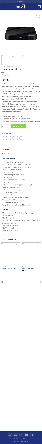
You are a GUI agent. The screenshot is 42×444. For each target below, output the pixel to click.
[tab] (21, 150)
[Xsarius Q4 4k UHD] (31, 253)
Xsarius (10, 66)
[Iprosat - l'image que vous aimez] (19, 6)
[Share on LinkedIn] (20, 138)
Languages (20, 1)
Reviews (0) (5, 154)
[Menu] (3, 6)
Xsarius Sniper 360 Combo (9, 268)
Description (5, 150)
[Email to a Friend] (13, 138)
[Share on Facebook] (6, 138)
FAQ (24, 438)
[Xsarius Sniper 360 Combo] (10, 253)
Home (3, 66)
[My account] (34, 7)
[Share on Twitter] (10, 138)
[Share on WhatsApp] (3, 138)
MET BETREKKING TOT (15, 438)
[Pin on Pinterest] (17, 138)
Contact (30, 438)
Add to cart (18, 126)
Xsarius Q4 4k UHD (28, 268)
